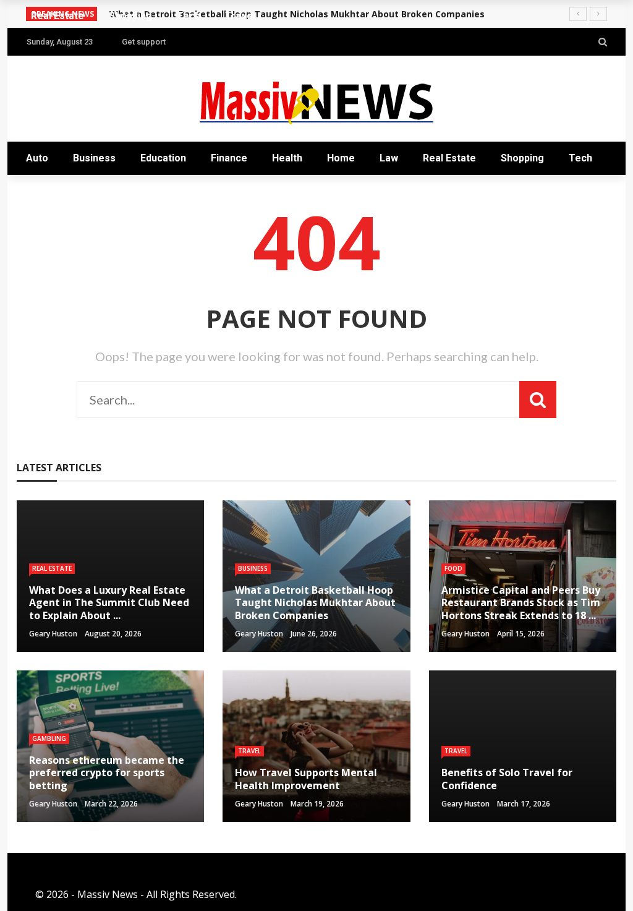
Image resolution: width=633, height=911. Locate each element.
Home (341, 158)
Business (94, 158)
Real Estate (449, 158)
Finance (229, 158)
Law (389, 158)
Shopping (522, 158)
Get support (144, 41)
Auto (37, 158)
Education (163, 158)
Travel (53, 191)
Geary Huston (53, 633)
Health (287, 158)
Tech (580, 158)
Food (453, 568)
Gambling (49, 738)
